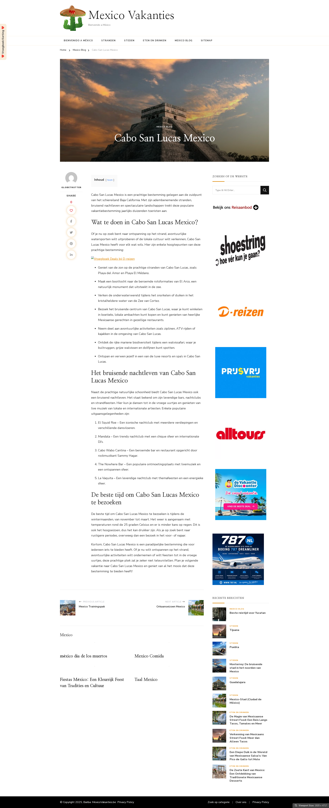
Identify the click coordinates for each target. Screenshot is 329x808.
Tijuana (234, 630)
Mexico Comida (149, 656)
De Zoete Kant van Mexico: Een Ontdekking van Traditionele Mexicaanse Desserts (247, 775)
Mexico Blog (183, 40)
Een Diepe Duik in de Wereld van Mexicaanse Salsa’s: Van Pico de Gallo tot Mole (248, 755)
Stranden (108, 40)
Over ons (241, 802)
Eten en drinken (154, 40)
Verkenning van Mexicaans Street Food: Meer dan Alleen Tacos (247, 738)
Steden (129, 40)
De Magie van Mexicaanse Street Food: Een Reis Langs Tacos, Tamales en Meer (248, 720)
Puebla (234, 647)
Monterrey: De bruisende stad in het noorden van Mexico (246, 668)
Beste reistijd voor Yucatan (248, 613)
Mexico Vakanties (131, 15)
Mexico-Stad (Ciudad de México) (245, 701)
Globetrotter (71, 187)
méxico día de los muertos (83, 656)
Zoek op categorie (219, 802)
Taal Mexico (146, 680)
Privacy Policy (125, 802)
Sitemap (206, 40)
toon (110, 180)
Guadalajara (237, 682)
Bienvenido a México (78, 40)
